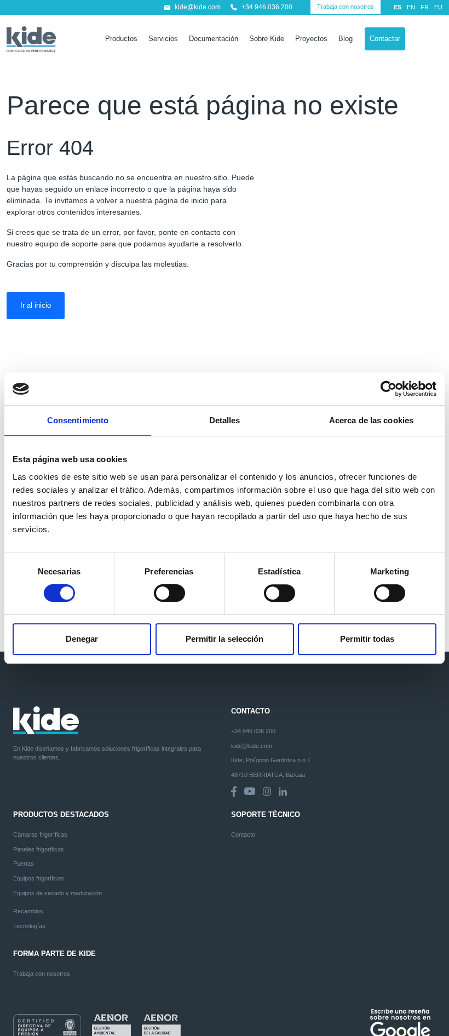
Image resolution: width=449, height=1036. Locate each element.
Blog (345, 39)
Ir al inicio (35, 305)
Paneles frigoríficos (38, 849)
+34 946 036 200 (266, 7)
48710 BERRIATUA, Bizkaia (268, 775)
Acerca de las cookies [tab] (371, 420)
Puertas (23, 863)
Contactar (385, 38)
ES (397, 7)
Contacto (243, 834)
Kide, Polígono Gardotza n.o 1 (270, 760)
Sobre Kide (266, 39)
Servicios (163, 39)
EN (411, 7)
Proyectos (311, 39)
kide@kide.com (198, 7)
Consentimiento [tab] (77, 420)
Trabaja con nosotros (345, 6)
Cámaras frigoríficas (40, 834)
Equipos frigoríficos (38, 878)
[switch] (169, 593)
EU (438, 7)
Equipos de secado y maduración (57, 893)
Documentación (213, 39)
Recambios (28, 911)
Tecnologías (29, 926)
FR (425, 7)
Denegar (82, 638)
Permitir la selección (224, 638)
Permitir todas (367, 638)
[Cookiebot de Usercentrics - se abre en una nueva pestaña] (388, 389)
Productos (121, 39)
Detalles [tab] (224, 420)
